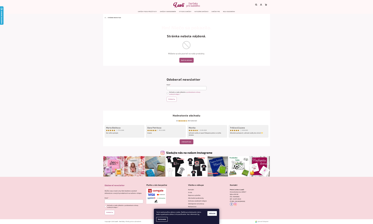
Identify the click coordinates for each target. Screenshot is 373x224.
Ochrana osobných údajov (197, 201)
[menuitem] (147, 11)
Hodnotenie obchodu (186, 115)
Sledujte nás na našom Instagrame (189, 152)
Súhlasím (212, 213)
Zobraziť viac (186, 142)
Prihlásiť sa (171, 99)
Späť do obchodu (186, 60)
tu (198, 214)
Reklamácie (192, 207)
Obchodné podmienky (196, 198)
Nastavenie (162, 219)
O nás (190, 192)
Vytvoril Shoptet (263, 222)
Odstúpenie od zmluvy (196, 204)
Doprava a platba (194, 195)
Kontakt (191, 190)
